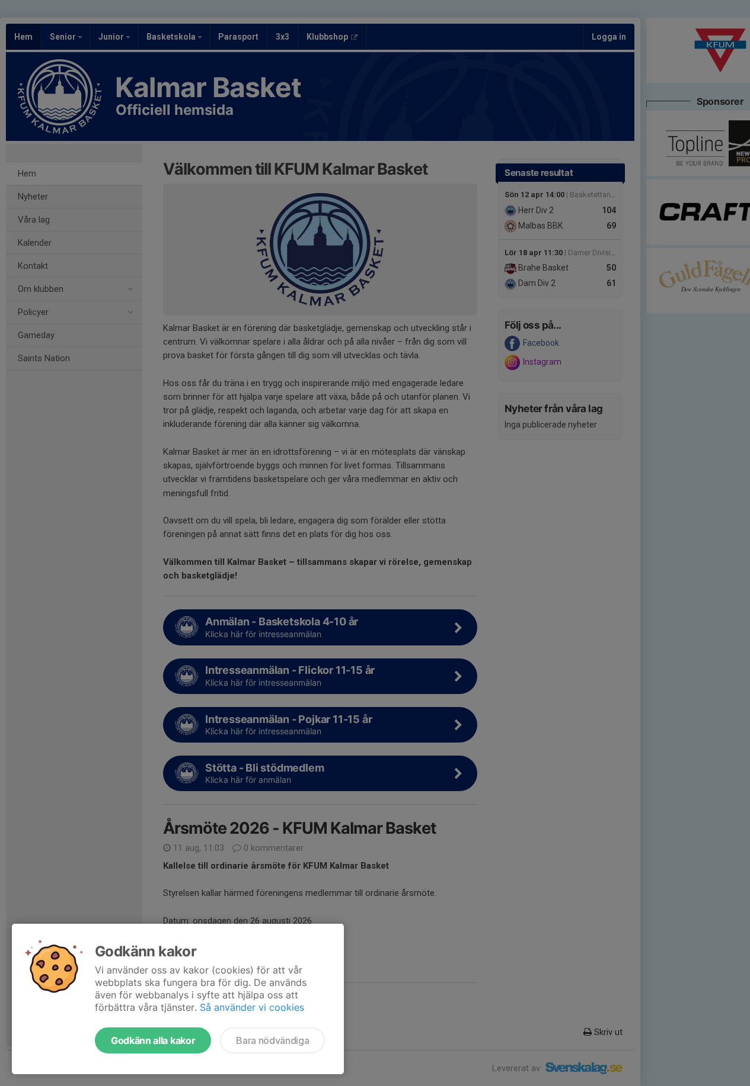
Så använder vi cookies (252, 1007)
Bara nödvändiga (272, 1040)
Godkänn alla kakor (153, 1040)
